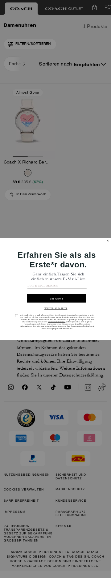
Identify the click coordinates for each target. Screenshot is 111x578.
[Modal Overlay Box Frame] (55, 289)
